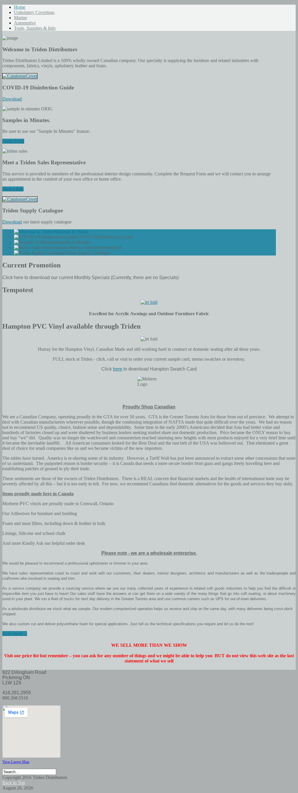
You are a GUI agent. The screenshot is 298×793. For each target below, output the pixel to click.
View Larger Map (15, 761)
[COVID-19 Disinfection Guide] (20, 75)
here (117, 368)
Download (12, 98)
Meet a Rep (13, 188)
